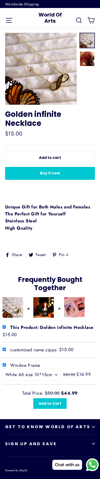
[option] (41, 69)
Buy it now (50, 173)
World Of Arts (50, 18)
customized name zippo (33, 350)
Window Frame (25, 365)
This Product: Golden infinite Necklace (51, 327)
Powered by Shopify (16, 470)
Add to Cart (50, 403)
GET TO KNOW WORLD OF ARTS (47, 427)
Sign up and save (31, 444)
